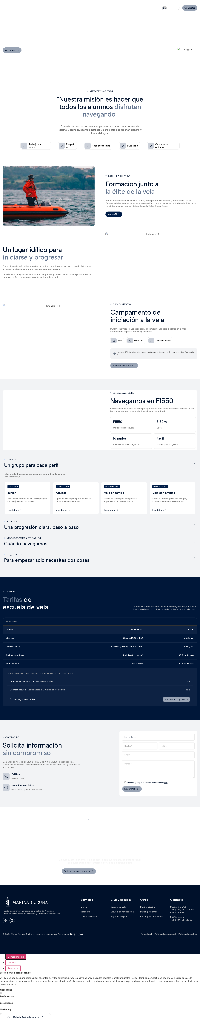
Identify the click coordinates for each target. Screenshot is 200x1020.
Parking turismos (148, 911)
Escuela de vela (118, 907)
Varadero (77, 8)
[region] (14, 510)
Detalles (12, 962)
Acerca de (13, 968)
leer (165, 783)
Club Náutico (97, 8)
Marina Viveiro (147, 907)
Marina (84, 907)
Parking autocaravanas (152, 916)
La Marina (59, 8)
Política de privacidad (165, 934)
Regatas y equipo (119, 916)
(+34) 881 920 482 (185, 909)
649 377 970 (177, 912)
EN (170, 7)
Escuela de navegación (124, 8)
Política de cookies (187, 934)
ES (164, 7)
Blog (144, 8)
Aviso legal (146, 934)
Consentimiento (16, 956)
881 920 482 (17, 778)
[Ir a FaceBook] (5, 920)
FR (176, 7)
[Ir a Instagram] (12, 920)
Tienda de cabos (89, 916)
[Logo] (21, 8)
